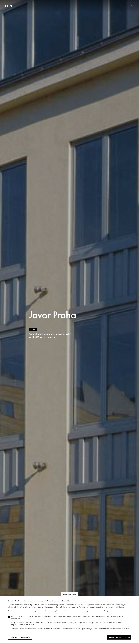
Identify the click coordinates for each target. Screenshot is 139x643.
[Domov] (9, 6)
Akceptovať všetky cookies (119, 637)
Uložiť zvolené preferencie (19, 637)
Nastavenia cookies (69, 594)
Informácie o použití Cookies (114, 607)
